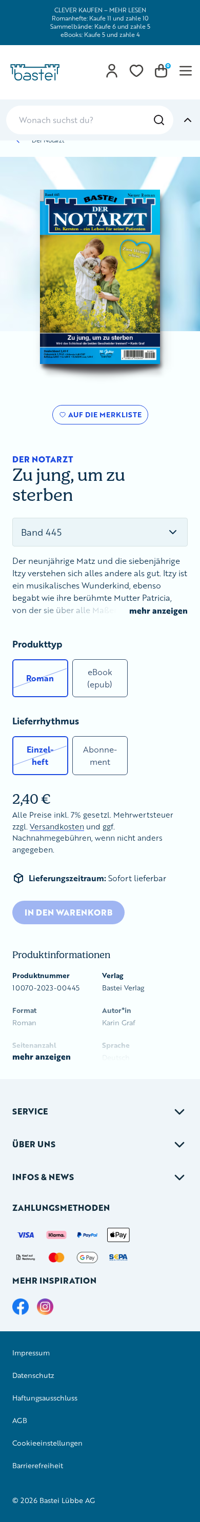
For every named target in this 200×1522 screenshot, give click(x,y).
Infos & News (43, 1177)
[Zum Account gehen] (112, 71)
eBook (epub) (99, 678)
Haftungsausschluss (44, 1398)
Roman (40, 678)
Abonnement (100, 755)
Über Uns (33, 1144)
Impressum (31, 1352)
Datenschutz (33, 1375)
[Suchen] (159, 120)
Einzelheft (40, 755)
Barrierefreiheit (37, 1465)
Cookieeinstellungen (47, 1443)
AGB (19, 1420)
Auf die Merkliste (103, 416)
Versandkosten (57, 826)
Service (30, 1111)
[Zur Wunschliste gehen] (136, 71)
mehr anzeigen (158, 610)
